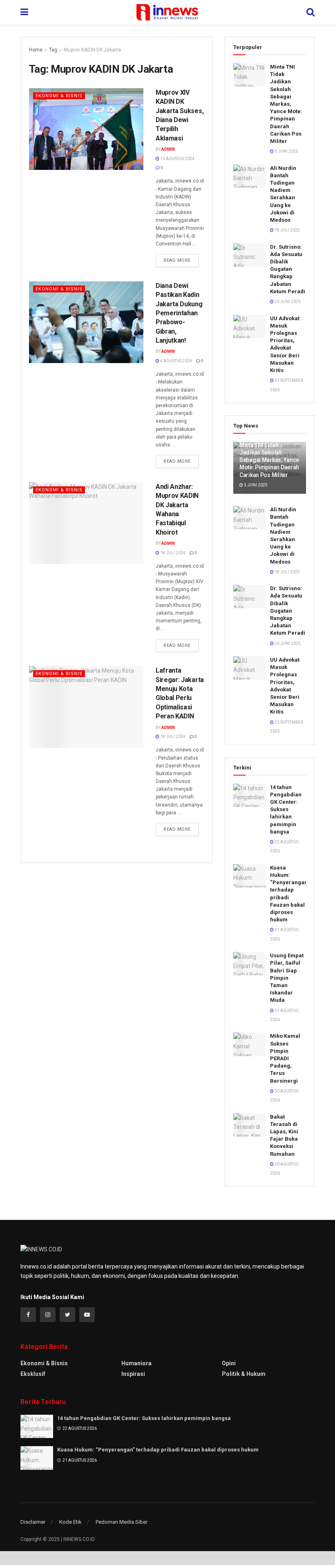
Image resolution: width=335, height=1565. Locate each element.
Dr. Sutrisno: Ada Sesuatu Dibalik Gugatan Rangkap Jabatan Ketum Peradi (287, 269)
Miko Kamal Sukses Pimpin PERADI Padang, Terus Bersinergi (285, 1058)
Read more (177, 260)
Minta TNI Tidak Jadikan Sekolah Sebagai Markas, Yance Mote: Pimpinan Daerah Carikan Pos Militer (286, 104)
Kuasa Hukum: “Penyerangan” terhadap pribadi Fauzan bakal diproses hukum (158, 1450)
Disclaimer (32, 1522)
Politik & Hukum (244, 1374)
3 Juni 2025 (286, 151)
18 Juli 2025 (287, 230)
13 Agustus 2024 (176, 158)
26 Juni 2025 (287, 301)
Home (35, 50)
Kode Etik (70, 1522)
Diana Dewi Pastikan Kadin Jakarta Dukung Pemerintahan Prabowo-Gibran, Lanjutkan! (179, 313)
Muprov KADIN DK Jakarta (92, 50)
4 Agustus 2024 (175, 361)
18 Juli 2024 (172, 553)
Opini (229, 1363)
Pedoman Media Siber (121, 1522)
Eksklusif (32, 1374)
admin (168, 149)
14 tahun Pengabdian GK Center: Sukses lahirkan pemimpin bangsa (286, 809)
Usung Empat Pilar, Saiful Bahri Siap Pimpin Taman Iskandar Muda (287, 977)
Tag (53, 50)
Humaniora (136, 1363)
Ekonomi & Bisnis (59, 95)
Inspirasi (133, 1374)
